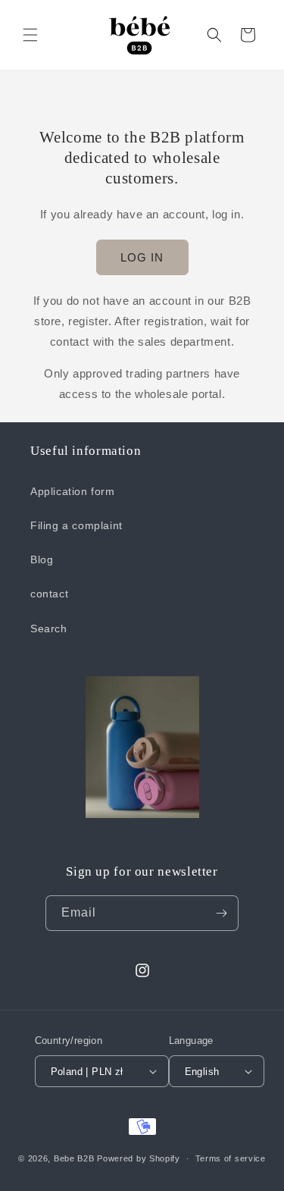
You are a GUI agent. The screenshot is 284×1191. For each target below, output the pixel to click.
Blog (41, 559)
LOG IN (142, 257)
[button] (30, 35)
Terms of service (230, 1158)
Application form (72, 491)
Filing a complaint (76, 525)
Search (48, 628)
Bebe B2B (74, 1158)
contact (49, 594)
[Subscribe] (221, 913)
